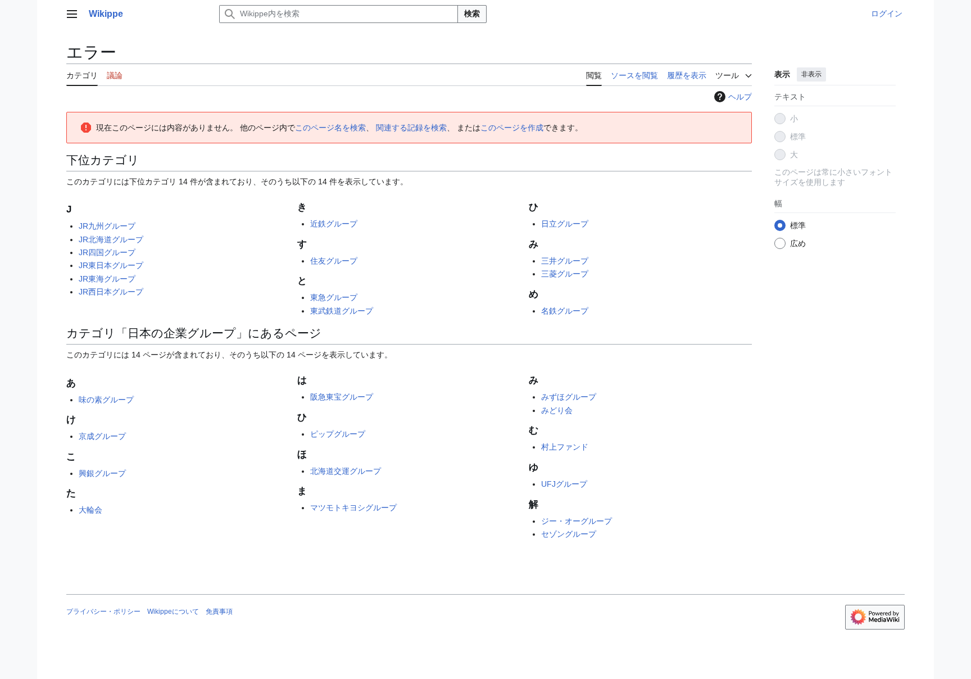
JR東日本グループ (111, 265)
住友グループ (333, 260)
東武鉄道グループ (341, 310)
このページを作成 (511, 127)
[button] (72, 14)
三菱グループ (564, 273)
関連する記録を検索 (411, 127)
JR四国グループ (107, 252)
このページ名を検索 (330, 127)
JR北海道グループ (111, 239)
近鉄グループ (333, 223)
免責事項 (219, 611)
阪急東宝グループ (341, 396)
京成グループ (102, 436)
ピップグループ (337, 433)
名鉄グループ (564, 310)
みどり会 (557, 410)
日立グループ (564, 223)
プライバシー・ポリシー (103, 611)
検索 (472, 13)
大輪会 (90, 509)
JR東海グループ (107, 278)
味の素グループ (106, 399)
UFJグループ (564, 483)
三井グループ (564, 260)
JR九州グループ (107, 225)
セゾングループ (568, 533)
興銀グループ (102, 473)
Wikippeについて (173, 611)
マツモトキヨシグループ (353, 507)
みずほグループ (568, 396)
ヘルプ (740, 96)
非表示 (811, 74)
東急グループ (333, 297)
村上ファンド (564, 446)
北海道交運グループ (345, 471)
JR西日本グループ (111, 291)
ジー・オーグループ (576, 521)
